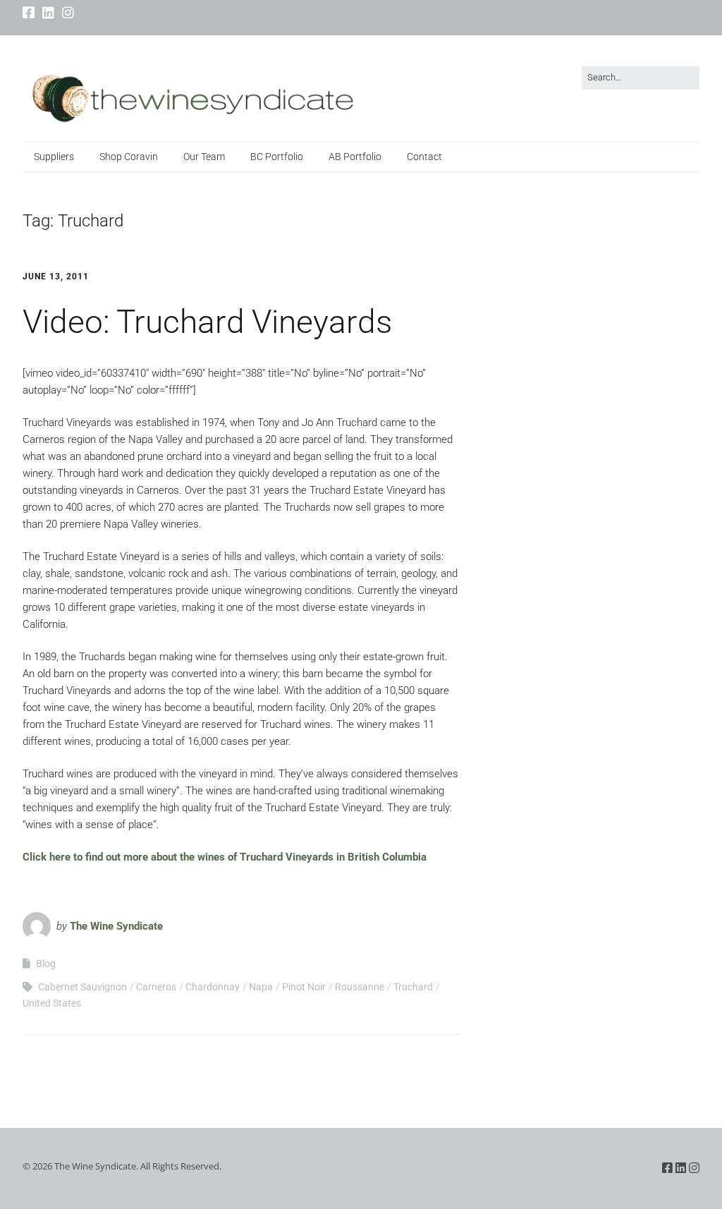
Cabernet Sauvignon (82, 986)
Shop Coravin (128, 156)
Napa (261, 986)
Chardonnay (212, 986)
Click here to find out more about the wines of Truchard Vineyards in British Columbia (225, 857)
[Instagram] (68, 13)
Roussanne (359, 986)
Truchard (413, 986)
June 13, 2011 (56, 276)
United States (52, 1003)
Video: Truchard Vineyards (207, 322)
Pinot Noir (304, 986)
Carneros (156, 986)
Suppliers (54, 156)
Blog (46, 963)
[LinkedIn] (48, 13)
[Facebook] (30, 13)
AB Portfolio (355, 156)
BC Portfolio (276, 156)
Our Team (204, 156)
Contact (424, 156)
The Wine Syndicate (116, 926)
